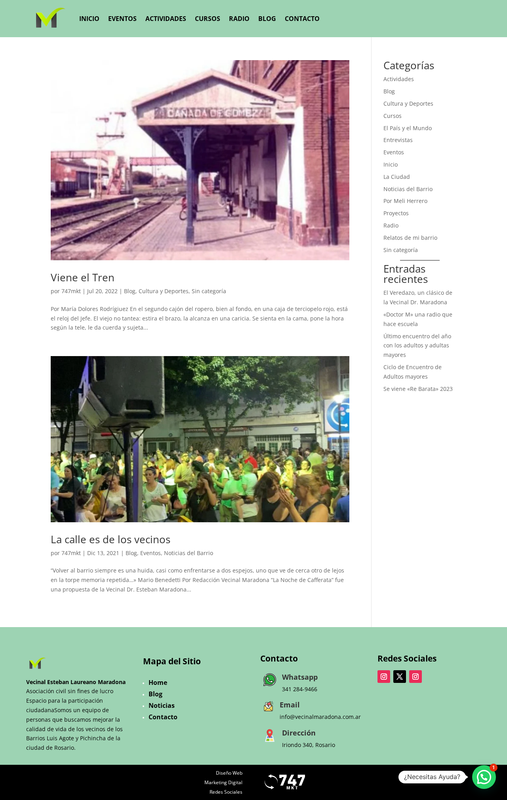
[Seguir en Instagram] (383, 676)
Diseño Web (229, 773)
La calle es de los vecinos (110, 539)
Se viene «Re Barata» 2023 (418, 388)
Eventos (122, 18)
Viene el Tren (82, 277)
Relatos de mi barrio (410, 237)
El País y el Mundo (407, 128)
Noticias (162, 705)
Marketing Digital (223, 782)
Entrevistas (398, 140)
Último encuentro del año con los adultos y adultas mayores (417, 345)
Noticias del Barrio (188, 553)
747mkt (71, 291)
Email (290, 704)
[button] (484, 777)
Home (158, 682)
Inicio (89, 18)
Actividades (165, 18)
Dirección (299, 732)
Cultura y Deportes (164, 291)
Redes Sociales (226, 792)
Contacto (302, 18)
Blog (267, 18)
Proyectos (396, 213)
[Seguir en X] (399, 676)
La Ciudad (396, 176)
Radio (239, 18)
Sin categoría (209, 291)
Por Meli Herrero (405, 201)
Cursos (207, 18)
